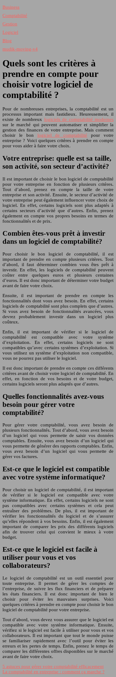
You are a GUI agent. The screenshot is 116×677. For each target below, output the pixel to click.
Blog (7, 40)
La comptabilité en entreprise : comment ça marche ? (53, 671)
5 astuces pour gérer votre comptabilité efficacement (53, 666)
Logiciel (10, 32)
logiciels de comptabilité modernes (79, 119)
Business (10, 7)
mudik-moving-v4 (20, 49)
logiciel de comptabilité (62, 135)
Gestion (9, 23)
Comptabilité (14, 15)
